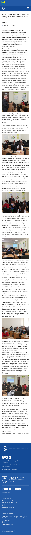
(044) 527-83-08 (6, 522)
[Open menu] (28, 8)
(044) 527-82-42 (6, 505)
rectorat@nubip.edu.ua (8, 507)
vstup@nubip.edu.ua (7, 524)
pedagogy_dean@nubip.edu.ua (10, 469)
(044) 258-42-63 (6, 520)
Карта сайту (6, 492)
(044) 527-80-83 (6, 467)
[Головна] (3, 3)
